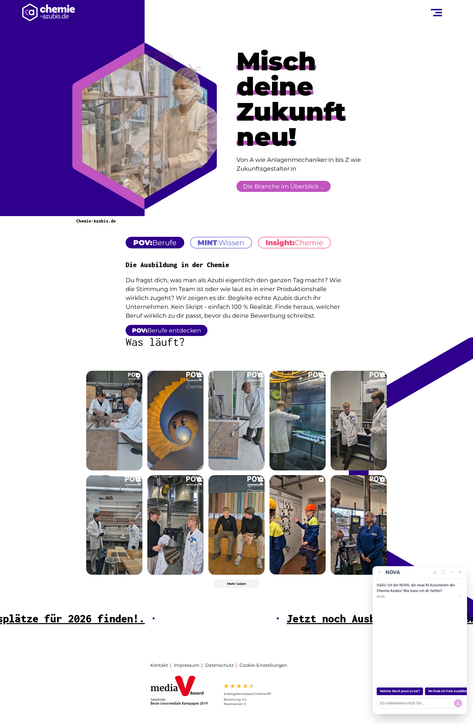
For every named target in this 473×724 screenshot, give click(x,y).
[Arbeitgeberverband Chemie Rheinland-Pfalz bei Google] (247, 686)
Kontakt (159, 665)
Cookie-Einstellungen (263, 665)
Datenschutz (219, 665)
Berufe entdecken (166, 330)
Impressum (186, 665)
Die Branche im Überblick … (283, 186)
